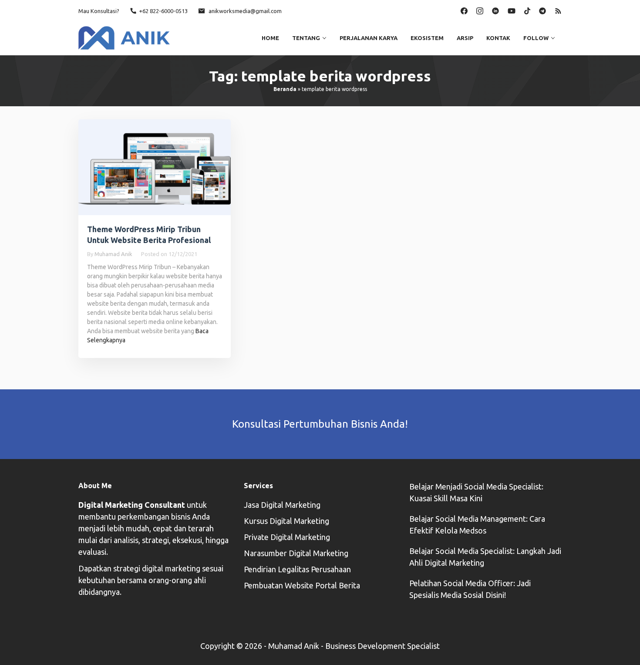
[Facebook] (464, 10)
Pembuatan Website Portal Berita (302, 585)
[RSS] (558, 10)
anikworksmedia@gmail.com (245, 11)
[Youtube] (511, 10)
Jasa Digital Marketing (282, 504)
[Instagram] (479, 10)
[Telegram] (542, 10)
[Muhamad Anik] (124, 37)
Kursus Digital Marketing (286, 520)
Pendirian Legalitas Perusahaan (297, 569)
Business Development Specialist (382, 645)
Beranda (284, 89)
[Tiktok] (527, 10)
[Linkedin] (495, 10)
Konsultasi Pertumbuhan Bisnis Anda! (320, 424)
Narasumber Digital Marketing (296, 553)
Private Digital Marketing (287, 537)
